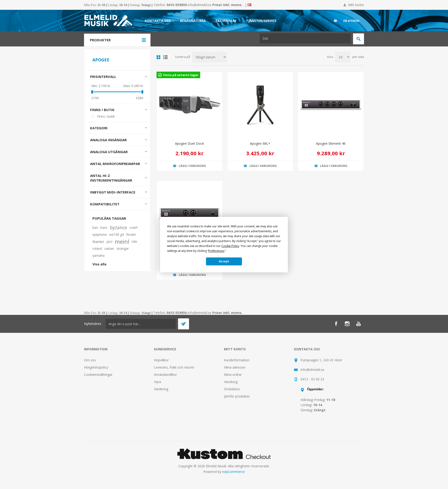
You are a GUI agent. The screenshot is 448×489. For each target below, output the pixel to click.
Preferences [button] (216, 251)
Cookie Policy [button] (230, 246)
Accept (224, 261)
